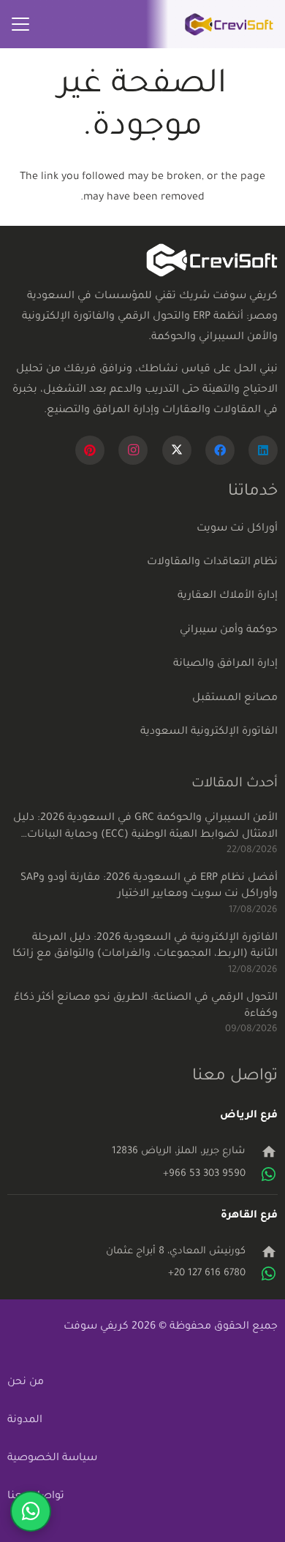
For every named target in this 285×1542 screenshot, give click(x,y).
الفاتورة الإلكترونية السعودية (209, 732)
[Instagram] (133, 450)
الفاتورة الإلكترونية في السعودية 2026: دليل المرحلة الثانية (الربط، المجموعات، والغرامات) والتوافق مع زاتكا (145, 946)
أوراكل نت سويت (237, 529)
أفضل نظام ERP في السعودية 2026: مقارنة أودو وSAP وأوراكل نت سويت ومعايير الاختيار (149, 886)
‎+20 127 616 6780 (207, 1273)
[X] (176, 450)
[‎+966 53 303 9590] (262, 1174)
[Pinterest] (89, 450)
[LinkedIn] (263, 450)
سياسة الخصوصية (52, 1459)
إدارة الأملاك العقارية (228, 596)
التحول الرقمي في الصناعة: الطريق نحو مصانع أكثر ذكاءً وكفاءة (146, 1006)
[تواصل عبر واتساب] (31, 1511)
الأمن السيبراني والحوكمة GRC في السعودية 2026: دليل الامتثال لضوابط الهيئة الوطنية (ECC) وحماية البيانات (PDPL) (145, 828)
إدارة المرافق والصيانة (225, 664)
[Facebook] (220, 450)
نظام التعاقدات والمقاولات (212, 563)
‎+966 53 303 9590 (204, 1174)
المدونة (24, 1421)
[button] (20, 24)
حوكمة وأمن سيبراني (229, 631)
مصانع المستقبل (235, 698)
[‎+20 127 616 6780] (262, 1274)
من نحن (25, 1383)
